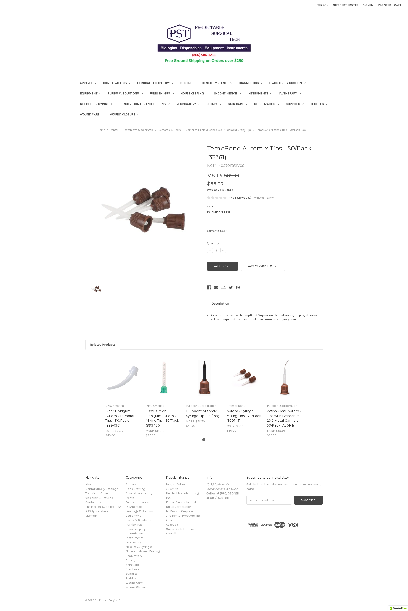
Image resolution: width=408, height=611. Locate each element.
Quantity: (213, 243)
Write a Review (264, 198)
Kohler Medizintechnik (181, 502)
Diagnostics (249, 83)
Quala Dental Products (182, 529)
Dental (186, 83)
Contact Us (93, 502)
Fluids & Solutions (124, 93)
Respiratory (186, 104)
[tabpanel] (123, 396)
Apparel (87, 83)
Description (220, 303)
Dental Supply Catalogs (101, 489)
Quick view (123, 377)
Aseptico (172, 524)
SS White (172, 489)
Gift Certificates (345, 5)
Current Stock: (218, 230)
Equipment (89, 93)
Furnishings (160, 93)
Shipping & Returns (99, 498)
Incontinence (226, 93)
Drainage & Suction (286, 83)
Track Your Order (96, 493)
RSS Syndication (96, 511)
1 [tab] (203, 439)
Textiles (317, 104)
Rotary (212, 104)
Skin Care (236, 104)
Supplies (293, 104)
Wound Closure (123, 114)
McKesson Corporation (182, 511)
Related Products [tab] (103, 344)
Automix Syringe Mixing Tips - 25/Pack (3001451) (244, 415)
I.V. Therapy (288, 93)
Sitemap (91, 515)
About (89, 484)
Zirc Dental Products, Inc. (183, 515)
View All (171, 533)
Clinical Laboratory (154, 83)
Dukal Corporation (179, 507)
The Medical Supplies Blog (103, 507)
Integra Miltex (175, 484)
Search (322, 5)
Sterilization (265, 104)
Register (384, 5)
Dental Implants (215, 83)
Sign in (368, 5)
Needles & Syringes (97, 104)
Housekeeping (192, 93)
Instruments (258, 93)
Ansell (170, 520)
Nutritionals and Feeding (145, 104)
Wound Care (90, 114)
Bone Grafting (115, 83)
